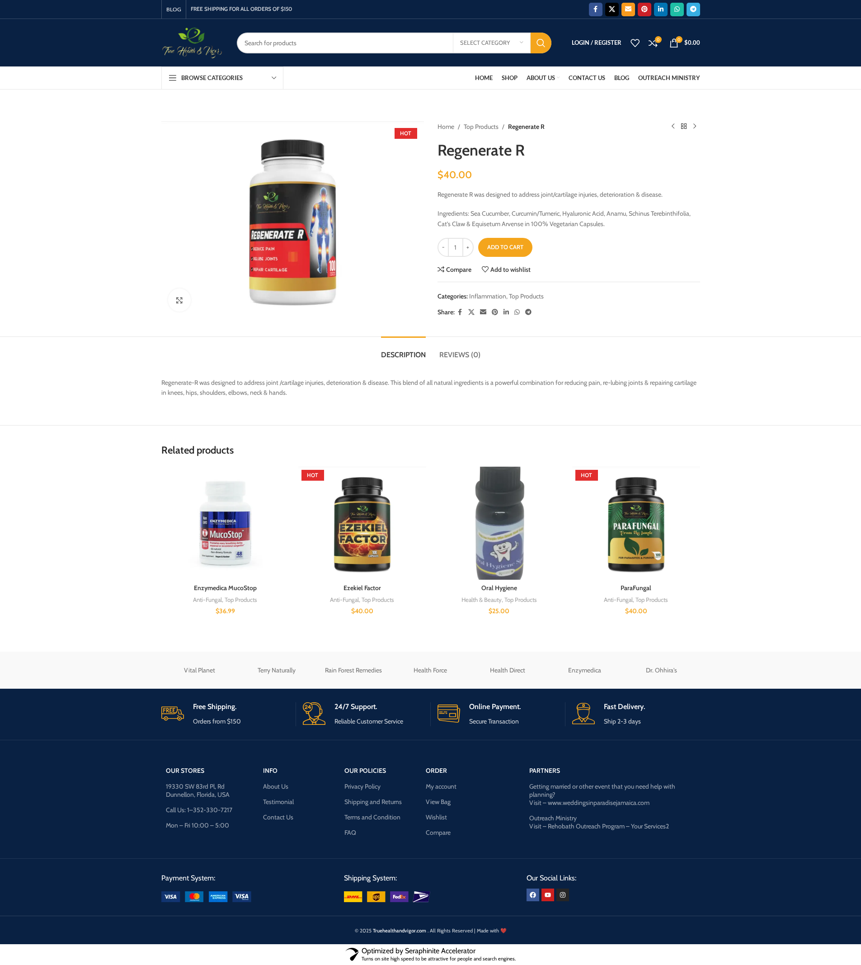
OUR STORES (185, 770)
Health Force (430, 670)
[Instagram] (562, 895)
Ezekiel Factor (362, 588)
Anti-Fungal (207, 599)
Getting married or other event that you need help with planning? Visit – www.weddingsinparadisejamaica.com (602, 794)
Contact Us (278, 817)
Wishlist (436, 817)
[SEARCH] (541, 43)
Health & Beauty (481, 599)
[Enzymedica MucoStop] (225, 523)
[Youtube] (547, 895)
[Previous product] (673, 126)
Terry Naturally (277, 670)
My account (441, 786)
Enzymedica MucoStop (225, 588)
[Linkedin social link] (661, 9)
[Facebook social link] (595, 9)
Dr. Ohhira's (661, 670)
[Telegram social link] (693, 9)
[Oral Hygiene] (499, 523)
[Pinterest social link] (644, 9)
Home (446, 127)
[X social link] (612, 9)
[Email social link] (628, 9)
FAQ (350, 832)
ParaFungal (636, 588)
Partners (544, 770)
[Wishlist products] (635, 43)
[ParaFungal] (636, 523)
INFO (270, 770)
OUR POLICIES (365, 770)
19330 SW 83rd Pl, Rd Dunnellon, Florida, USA (198, 790)
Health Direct (507, 670)
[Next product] (694, 126)
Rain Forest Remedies (353, 670)
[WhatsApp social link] (677, 9)
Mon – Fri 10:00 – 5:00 (197, 825)
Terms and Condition (372, 817)
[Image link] (206, 896)
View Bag (438, 802)
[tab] (403, 350)
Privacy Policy (362, 786)
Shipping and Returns (373, 802)
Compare (438, 832)
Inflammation (487, 296)
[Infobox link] (225, 714)
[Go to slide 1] (426, 631)
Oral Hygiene (499, 588)
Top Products (481, 127)
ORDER (436, 770)
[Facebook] (533, 895)
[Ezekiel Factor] (362, 523)
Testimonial (278, 802)
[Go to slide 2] (435, 631)
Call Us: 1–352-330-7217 (199, 810)
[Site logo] (192, 42)
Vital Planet (199, 670)
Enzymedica (584, 670)
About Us (275, 786)
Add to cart (505, 247)
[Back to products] (683, 126)
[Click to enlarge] (179, 300)
